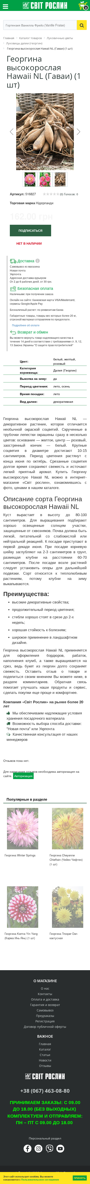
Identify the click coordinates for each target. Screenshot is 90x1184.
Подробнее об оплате (26, 325)
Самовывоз (45, 1010)
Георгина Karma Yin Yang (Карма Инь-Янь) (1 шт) (21, 936)
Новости (45, 1060)
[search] (82, 25)
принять (80, 1178)
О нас (45, 988)
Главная (45, 1044)
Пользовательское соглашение (40, 1179)
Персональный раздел (45, 1138)
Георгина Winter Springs (20, 855)
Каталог (45, 1049)
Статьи (45, 1055)
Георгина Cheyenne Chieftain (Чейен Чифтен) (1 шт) (66, 859)
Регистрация (45, 1021)
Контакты (45, 994)
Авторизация (23, 776)
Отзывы (45, 1066)
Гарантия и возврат (45, 1005)
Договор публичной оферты (45, 1027)
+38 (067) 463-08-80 (45, 1090)
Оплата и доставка (45, 999)
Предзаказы (45, 1016)
